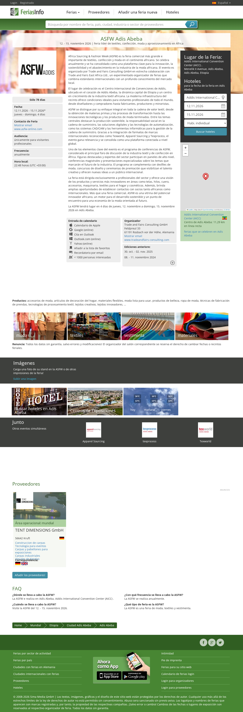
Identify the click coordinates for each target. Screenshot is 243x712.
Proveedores (99, 12)
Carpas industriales (27, 555)
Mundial (35, 625)
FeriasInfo (29, 12)
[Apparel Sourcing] (93, 429)
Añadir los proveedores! (30, 575)
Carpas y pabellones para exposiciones (31, 550)
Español (223, 3)
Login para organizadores (177, 681)
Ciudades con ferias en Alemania (34, 667)
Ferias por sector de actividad (32, 653)
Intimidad (167, 653)
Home (18, 625)
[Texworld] (205, 429)
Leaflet (190, 210)
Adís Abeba (107, 625)
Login (13, 3)
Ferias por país (22, 660)
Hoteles (172, 12)
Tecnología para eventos (30, 546)
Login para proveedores (176, 687)
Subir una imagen (24, 379)
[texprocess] (149, 429)
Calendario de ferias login (177, 674)
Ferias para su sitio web (176, 667)
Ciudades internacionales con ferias (36, 674)
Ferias (72, 12)
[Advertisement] (121, 286)
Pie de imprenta (171, 660)
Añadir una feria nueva (137, 12)
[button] (205, 176)
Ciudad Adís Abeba (79, 625)
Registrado (27, 3)
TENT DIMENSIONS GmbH (39, 530)
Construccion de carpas (30, 543)
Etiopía (54, 625)
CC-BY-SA (227, 210)
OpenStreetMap (208, 210)
